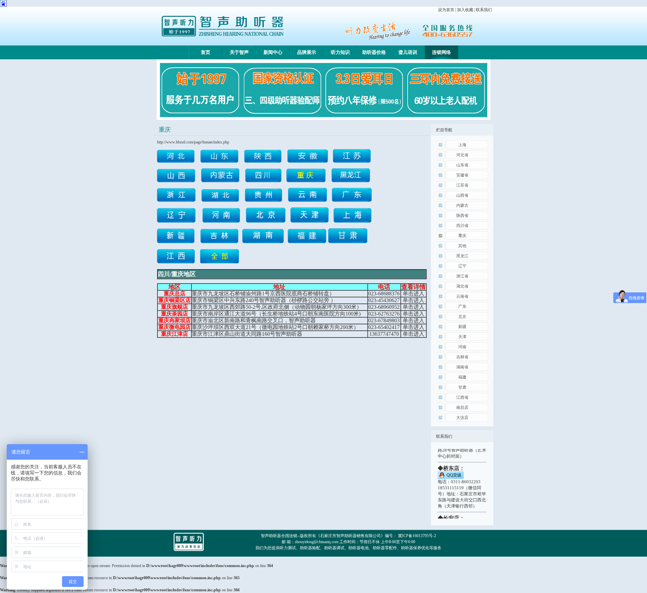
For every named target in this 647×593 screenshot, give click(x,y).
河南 (462, 346)
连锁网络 (441, 52)
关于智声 (239, 52)
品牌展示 (306, 52)
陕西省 (462, 215)
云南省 (462, 296)
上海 (462, 144)
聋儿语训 (407, 52)
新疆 (462, 326)
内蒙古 (462, 205)
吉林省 (462, 357)
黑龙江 (462, 256)
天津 (462, 336)
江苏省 (462, 185)
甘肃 (462, 387)
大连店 (462, 417)
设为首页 (446, 9)
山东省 (462, 165)
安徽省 (462, 175)
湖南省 (462, 367)
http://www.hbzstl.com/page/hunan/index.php (193, 142)
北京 (462, 316)
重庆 (462, 235)
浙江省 (462, 276)
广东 (462, 306)
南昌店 (462, 407)
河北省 (462, 155)
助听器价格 (374, 52)
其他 (462, 245)
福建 (462, 377)
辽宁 (462, 266)
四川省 (462, 225)
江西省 (462, 397)
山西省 (462, 195)
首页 (205, 52)
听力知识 (340, 52)
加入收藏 (465, 9)
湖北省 (462, 286)
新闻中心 (273, 52)
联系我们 (484, 9)
